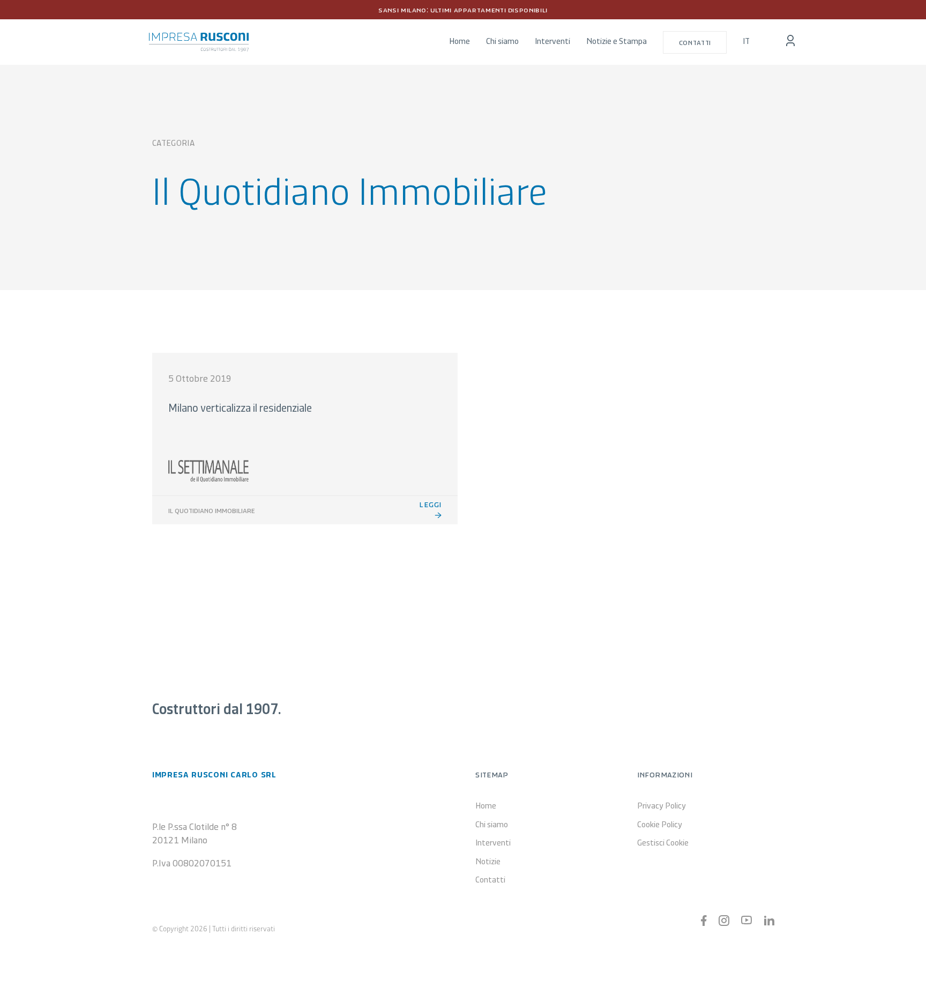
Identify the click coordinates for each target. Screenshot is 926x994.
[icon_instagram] (724, 920)
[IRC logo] (199, 37)
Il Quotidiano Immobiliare (211, 510)
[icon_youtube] (746, 920)
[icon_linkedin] (769, 920)
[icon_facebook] (704, 920)
